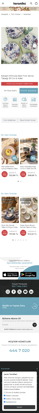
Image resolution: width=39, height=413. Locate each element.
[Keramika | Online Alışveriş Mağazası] (19, 3)
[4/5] (31, 91)
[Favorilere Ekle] (15, 141)
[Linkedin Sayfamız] (31, 292)
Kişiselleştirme (10, 402)
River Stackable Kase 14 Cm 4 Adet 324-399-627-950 (28, 168)
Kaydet (19, 407)
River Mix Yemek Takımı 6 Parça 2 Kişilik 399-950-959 (10, 226)
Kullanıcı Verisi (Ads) (12, 399)
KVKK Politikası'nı (10, 329)
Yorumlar (23, 91)
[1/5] (28, 91)
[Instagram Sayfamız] (8, 292)
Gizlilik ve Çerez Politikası (12, 389)
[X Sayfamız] (19, 292)
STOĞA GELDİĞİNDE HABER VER (19, 84)
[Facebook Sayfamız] (13, 292)
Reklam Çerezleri (12, 396)
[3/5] (30, 91)
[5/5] (32, 91)
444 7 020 (19, 350)
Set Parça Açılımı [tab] (10, 91)
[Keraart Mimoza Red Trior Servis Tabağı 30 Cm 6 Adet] (19, 45)
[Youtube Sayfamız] (25, 292)
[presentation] (4, 46)
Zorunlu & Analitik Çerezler (15, 392)
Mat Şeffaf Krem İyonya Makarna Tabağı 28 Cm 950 (10, 168)
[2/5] (29, 91)
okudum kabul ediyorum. (18, 329)
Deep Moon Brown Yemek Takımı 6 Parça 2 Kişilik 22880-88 (28, 226)
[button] (18, 181)
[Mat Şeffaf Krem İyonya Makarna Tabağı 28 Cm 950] (10, 151)
